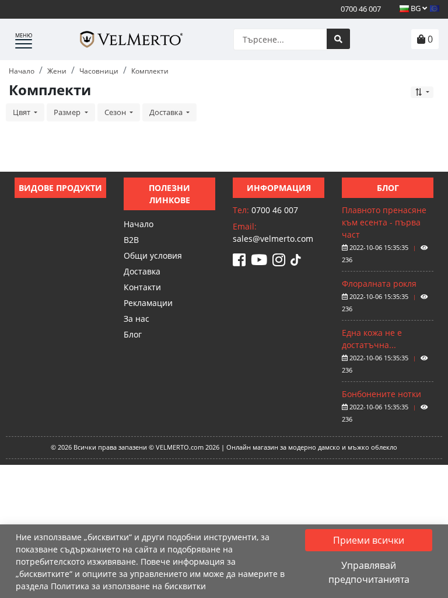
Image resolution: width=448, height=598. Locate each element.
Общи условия (153, 255)
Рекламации (148, 302)
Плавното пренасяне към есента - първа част (384, 222)
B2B (131, 239)
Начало (138, 224)
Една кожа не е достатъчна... (372, 338)
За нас (136, 318)
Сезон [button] (116, 112)
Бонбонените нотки (381, 393)
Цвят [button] (22, 112)
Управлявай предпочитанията (369, 572)
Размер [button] (68, 112)
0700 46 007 (360, 9)
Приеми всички (368, 540)
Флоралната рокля (379, 283)
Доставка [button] (166, 112)
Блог (133, 334)
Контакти (142, 287)
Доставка (142, 271)
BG (415, 8)
